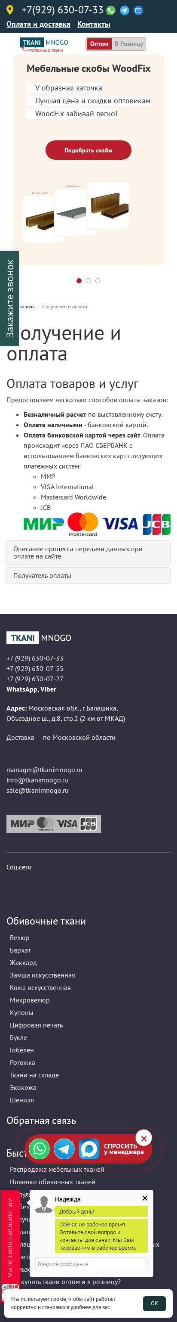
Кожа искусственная (40, 987)
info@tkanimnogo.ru (37, 780)
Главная (26, 306)
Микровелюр (30, 1000)
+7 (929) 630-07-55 (35, 668)
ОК (154, 1303)
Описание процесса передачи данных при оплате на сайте (78, 552)
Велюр (20, 937)
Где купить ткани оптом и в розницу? (65, 1281)
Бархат (20, 950)
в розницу (129, 44)
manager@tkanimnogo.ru (44, 769)
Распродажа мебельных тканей (57, 1169)
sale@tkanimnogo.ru (37, 790)
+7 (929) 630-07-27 (35, 678)
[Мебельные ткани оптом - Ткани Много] (88, 637)
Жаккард (23, 962)
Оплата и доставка (38, 24)
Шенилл (22, 1099)
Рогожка (22, 1062)
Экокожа (23, 1087)
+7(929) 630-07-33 (62, 10)
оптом (99, 44)
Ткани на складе (34, 1075)
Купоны (22, 1012)
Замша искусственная (42, 975)
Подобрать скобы (88, 150)
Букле (18, 1037)
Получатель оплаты (42, 575)
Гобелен (22, 1050)
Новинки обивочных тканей (52, 1181)
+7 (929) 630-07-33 (35, 658)
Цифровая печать (36, 1025)
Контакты (93, 24)
